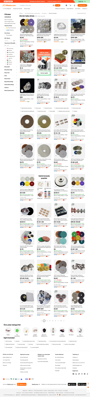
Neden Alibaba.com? (7, 357)
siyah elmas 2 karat (42, 111)
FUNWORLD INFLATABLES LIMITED (78, 40)
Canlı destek (58, 360)
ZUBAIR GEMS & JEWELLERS (26, 71)
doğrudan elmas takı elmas (64, 111)
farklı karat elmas (48, 108)
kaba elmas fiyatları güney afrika (62, 108)
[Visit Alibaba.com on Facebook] (73, 374)
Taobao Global (51, 390)
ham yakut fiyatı (9, 347)
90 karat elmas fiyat (77, 108)
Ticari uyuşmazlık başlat (60, 362)
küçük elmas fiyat (73, 341)
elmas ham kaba (21, 344)
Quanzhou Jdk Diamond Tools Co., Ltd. (27, 44)
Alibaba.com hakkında (8, 354)
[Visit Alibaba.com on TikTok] (87, 374)
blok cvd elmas (9, 341)
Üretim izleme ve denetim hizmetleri (25, 368)
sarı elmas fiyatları (35, 347)
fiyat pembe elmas (42, 341)
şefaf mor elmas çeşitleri (70, 344)
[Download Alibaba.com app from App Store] (72, 384)
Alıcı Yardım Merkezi (59, 357)
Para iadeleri (57, 365)
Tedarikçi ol (75, 357)
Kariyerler (5, 365)
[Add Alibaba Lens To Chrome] (21, 384)
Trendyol (60, 390)
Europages (65, 390)
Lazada (45, 390)
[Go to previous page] (41, 320)
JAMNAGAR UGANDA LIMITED (44, 40)
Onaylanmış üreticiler (42, 358)
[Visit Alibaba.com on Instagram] (82, 374)
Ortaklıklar (75, 368)
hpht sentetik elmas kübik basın (28, 111)
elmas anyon (38, 108)
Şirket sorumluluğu (7, 362)
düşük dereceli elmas (10, 344)
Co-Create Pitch (6, 360)
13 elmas (75, 111)
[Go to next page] (64, 320)
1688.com (30, 390)
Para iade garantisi (24, 360)
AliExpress (25, 390)
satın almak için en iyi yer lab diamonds (58, 341)
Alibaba (21, 13)
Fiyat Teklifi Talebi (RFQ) (43, 361)
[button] (53, 5)
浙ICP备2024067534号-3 (80, 394)
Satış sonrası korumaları (25, 365)
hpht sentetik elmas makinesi (43, 344)
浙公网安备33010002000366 (68, 394)
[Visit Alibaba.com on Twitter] (79, 374)
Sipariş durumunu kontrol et (79, 362)
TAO (56, 390)
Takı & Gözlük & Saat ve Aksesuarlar (32, 13)
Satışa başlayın (76, 360)
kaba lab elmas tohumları (27, 108)
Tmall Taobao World (38, 390)
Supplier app (35, 384)
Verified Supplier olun (77, 365)
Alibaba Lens (10, 384)
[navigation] (11, 167)
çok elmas (31, 344)
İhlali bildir (57, 370)
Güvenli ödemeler (24, 357)
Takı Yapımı (44, 13)
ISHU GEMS (56, 40)
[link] (88, 383)
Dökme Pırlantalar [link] (53, 13)
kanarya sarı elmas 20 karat (21, 347)
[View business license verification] (57, 395)
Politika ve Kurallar (24, 372)
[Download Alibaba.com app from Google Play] (82, 384)
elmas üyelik (52, 111)
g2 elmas (17, 341)
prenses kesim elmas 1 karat (29, 341)
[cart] (71, 5)
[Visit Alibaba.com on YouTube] (85, 374)
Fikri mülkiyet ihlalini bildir (60, 368)
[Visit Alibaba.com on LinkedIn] (76, 374)
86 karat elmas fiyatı (57, 344)
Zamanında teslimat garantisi (26, 362)
